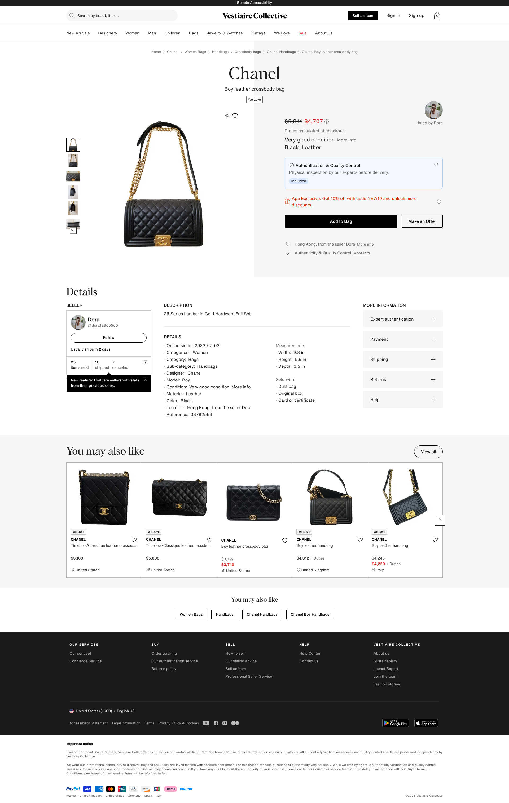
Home (156, 51)
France (71, 796)
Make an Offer (422, 221)
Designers (107, 33)
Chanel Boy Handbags (310, 614)
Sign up (416, 15)
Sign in (393, 15)
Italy (159, 796)
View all (428, 452)
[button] (231, 115)
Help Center (310, 653)
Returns (378, 379)
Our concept (80, 653)
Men (152, 33)
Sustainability (385, 661)
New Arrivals (78, 33)
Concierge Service (85, 661)
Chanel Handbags (281, 51)
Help (375, 399)
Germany (134, 796)
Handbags (220, 51)
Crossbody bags (248, 51)
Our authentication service (174, 661)
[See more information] (439, 202)
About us (381, 653)
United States (115, 796)
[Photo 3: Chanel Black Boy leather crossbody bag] (73, 176)
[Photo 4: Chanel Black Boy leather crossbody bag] (73, 192)
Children (173, 33)
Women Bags (195, 51)
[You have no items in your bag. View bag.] (437, 15)
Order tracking (164, 653)
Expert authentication (392, 319)
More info (346, 140)
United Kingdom (91, 796)
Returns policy (163, 669)
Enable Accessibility (254, 3)
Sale (303, 33)
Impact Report (386, 669)
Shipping (379, 359)
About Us (323, 33)
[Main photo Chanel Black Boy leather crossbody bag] (73, 145)
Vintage (258, 33)
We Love (282, 33)
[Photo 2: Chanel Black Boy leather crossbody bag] (73, 160)
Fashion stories (387, 684)
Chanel (172, 51)
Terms (149, 723)
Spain (148, 796)
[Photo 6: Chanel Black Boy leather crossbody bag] (73, 224)
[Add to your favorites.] (134, 540)
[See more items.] (73, 230)
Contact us (309, 661)
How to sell (234, 653)
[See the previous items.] (73, 137)
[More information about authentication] (436, 164)
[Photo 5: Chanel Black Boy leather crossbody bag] (73, 208)
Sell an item (363, 15)
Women (132, 33)
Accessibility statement (88, 723)
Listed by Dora (429, 123)
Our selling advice (241, 661)
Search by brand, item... (98, 15)
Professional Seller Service (248, 676)
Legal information (126, 723)
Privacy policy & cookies (179, 723)
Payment (379, 339)
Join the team (385, 676)
